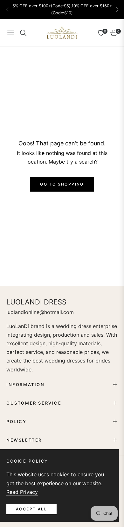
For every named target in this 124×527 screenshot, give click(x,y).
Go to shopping (62, 184)
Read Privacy (22, 492)
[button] (117, 10)
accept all (31, 509)
